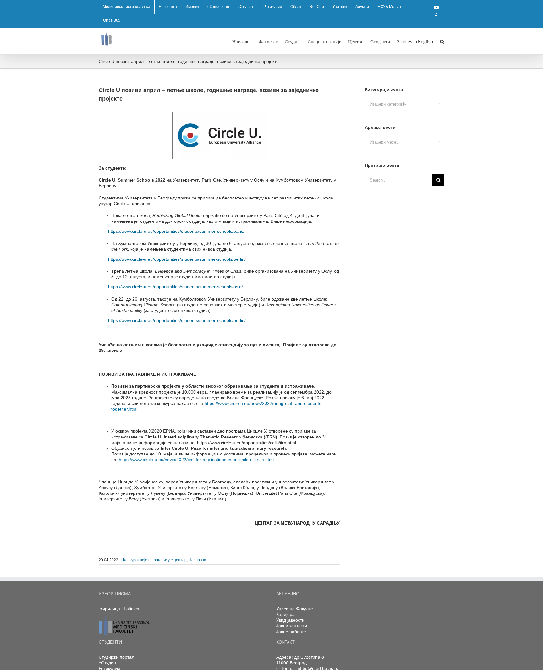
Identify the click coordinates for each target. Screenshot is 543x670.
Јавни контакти (291, 625)
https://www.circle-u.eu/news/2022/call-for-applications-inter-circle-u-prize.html (196, 459)
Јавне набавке (291, 631)
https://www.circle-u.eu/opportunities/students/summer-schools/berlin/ (177, 259)
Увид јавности (290, 620)
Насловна (197, 560)
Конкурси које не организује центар (155, 560)
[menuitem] (126, 7)
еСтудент (108, 662)
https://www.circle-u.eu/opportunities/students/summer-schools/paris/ (176, 231)
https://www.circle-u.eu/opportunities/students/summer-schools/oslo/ (175, 286)
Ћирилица (109, 608)
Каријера (285, 614)
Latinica (131, 608)
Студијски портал (116, 657)
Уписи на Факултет (295, 608)
